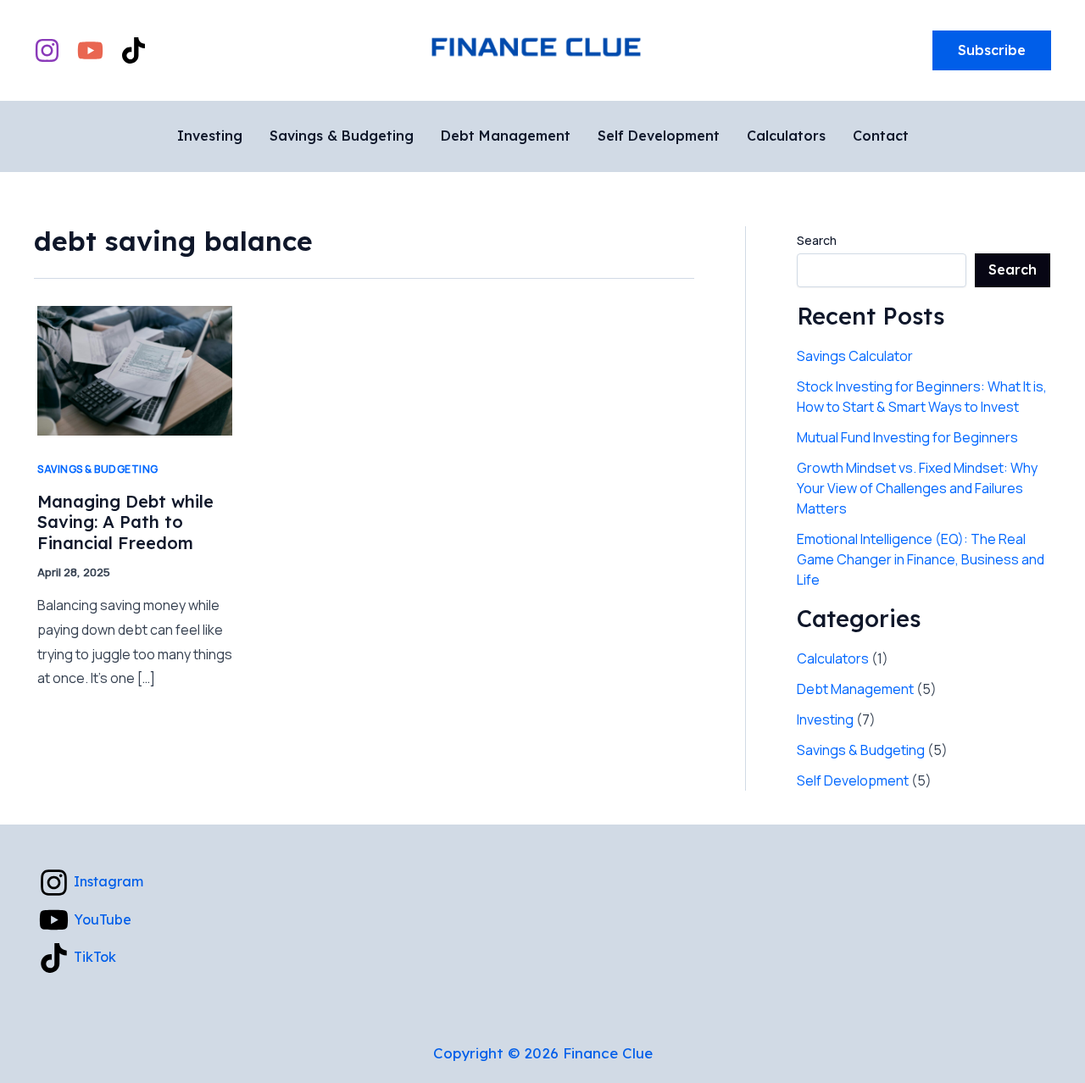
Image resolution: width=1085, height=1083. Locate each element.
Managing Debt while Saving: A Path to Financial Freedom (125, 522)
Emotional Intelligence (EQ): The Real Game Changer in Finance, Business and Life (920, 559)
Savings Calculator (855, 356)
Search (817, 240)
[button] (991, 51)
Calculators (833, 658)
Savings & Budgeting (98, 469)
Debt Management (855, 689)
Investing (825, 719)
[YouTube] (90, 50)
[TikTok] (133, 50)
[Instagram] (47, 50)
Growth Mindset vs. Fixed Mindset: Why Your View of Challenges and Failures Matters (917, 488)
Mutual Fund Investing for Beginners (907, 437)
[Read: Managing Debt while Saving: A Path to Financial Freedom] (134, 369)
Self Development (853, 780)
